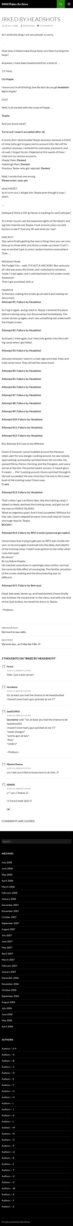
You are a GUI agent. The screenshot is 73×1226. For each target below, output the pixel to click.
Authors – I (7, 1103)
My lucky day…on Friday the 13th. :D (21, 642)
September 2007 (10, 923)
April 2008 (7, 880)
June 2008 (7, 868)
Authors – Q (8, 1151)
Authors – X (8, 1194)
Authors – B (8, 1060)
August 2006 (8, 1002)
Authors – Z (8, 1206)
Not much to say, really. (14, 630)
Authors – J (8, 1109)
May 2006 (7, 1020)
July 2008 (7, 862)
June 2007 (7, 941)
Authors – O (8, 1139)
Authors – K (8, 1115)
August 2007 (8, 929)
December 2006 (10, 977)
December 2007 (10, 905)
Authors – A (8, 1054)
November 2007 (10, 911)
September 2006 (10, 996)
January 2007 (9, 971)
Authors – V (8, 1182)
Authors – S (8, 1164)
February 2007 (9, 965)
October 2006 (9, 990)
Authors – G (8, 1091)
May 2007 (7, 947)
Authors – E (8, 1078)
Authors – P (8, 1145)
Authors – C (8, 1066)
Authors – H (8, 1097)
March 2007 (8, 959)
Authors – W (8, 1188)
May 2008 (7, 874)
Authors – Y (8, 1200)
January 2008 (9, 898)
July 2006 (7, 1008)
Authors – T (8, 1170)
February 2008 (9, 892)
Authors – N (8, 1133)
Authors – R (8, 1157)
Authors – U (8, 1176)
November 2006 (10, 983)
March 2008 (8, 886)
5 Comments (46, 25)
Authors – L (8, 1121)
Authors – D (8, 1072)
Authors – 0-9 (9, 1048)
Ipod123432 (29, 25)
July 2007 (7, 935)
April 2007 (7, 953)
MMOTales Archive (15, 4)
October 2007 (9, 917)
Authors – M (8, 1127)
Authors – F (8, 1085)
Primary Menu (69, 4)
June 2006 (7, 1014)
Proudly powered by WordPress (16, 1222)
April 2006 (7, 1026)
